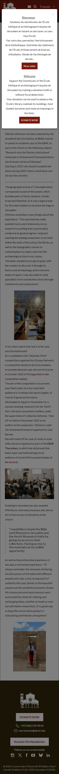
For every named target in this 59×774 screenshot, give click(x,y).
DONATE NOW (29, 120)
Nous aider (30, 66)
